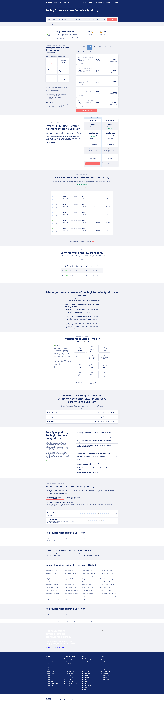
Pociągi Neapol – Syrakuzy (52, 587)
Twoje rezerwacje (100, 2)
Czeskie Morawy (105, 663)
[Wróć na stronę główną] (50, 2)
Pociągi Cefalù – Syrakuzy (88, 590)
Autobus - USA (67, 679)
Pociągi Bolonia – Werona (106, 538)
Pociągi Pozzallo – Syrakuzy (52, 593)
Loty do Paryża (86, 667)
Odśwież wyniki (81, 187)
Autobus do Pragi (68, 673)
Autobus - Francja (68, 677)
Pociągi (55, 2)
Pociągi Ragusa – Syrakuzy (106, 590)
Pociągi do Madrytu (51, 663)
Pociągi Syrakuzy (64, 621)
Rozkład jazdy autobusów (70, 663)
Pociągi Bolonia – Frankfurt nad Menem (73, 576)
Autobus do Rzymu (69, 667)
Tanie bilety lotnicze (87, 661)
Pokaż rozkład (51, 80)
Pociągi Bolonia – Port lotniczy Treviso (73, 581)
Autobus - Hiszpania (69, 659)
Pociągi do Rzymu (50, 665)
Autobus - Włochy (68, 681)
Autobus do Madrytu (69, 665)
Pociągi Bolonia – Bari (51, 581)
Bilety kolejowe (49, 659)
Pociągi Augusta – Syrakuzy (52, 599)
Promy (68, 2)
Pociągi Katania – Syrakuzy (88, 587)
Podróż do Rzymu (105, 673)
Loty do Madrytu (86, 663)
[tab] (82, 51)
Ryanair (84, 689)
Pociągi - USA (49, 679)
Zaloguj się (116, 2)
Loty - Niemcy (85, 675)
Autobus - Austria (68, 685)
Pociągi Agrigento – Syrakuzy (71, 593)
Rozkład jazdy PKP (50, 661)
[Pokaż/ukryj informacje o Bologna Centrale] (116, 513)
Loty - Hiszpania (86, 673)
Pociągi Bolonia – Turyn (69, 579)
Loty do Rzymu (86, 665)
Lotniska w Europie (87, 659)
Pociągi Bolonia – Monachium (71, 573)
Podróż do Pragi (105, 679)
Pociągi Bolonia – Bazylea (106, 576)
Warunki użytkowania (72, 699)
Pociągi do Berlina (50, 669)
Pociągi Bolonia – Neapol (88, 576)
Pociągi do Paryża (50, 667)
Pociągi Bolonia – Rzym (87, 570)
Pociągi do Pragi (50, 671)
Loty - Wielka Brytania (87, 685)
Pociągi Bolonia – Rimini (51, 538)
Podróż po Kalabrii (105, 669)
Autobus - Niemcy (68, 675)
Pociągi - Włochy (50, 681)
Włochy (56, 621)
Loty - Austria (85, 687)
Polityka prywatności (84, 699)
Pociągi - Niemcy (50, 675)
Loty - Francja (85, 677)
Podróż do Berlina (105, 677)
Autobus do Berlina (69, 671)
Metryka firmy (61, 699)
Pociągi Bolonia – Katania (52, 579)
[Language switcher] (91, 2)
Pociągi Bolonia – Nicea (87, 579)
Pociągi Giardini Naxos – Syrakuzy (108, 593)
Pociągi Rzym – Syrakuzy (88, 584)
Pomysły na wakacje (106, 665)
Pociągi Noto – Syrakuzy (88, 593)
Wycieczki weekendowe (106, 659)
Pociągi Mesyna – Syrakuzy (106, 587)
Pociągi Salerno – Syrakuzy (52, 590)
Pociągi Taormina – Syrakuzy (71, 590)
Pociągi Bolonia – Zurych (51, 576)
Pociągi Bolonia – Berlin (69, 570)
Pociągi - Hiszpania (50, 673)
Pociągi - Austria (50, 685)
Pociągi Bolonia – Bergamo (52, 584)
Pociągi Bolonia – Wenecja (106, 573)
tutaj (93, 241)
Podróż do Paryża (105, 675)
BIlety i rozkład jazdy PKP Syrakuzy (91, 555)
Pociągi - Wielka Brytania (52, 683)
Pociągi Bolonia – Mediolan (106, 570)
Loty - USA (84, 681)
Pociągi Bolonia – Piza (87, 581)
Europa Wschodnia (105, 667)
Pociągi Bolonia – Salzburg (106, 579)
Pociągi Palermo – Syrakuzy (70, 587)
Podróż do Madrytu (105, 671)
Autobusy (60, 2)
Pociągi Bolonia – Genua (69, 584)
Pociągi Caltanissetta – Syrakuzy (89, 599)
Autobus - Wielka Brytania (70, 683)
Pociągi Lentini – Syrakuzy (106, 599)
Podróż (102, 656)
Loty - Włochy (85, 683)
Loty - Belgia (85, 679)
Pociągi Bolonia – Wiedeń (70, 538)
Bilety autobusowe (68, 661)
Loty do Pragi (85, 671)
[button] (79, 19)
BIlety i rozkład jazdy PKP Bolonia (54, 555)
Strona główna (49, 621)
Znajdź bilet (51, 63)
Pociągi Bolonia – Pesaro (51, 541)
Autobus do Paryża (69, 669)
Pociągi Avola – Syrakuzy (70, 596)
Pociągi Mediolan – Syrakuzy (107, 584)
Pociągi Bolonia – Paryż (51, 570)
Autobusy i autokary (69, 656)
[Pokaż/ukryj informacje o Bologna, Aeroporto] (116, 521)
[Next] (115, 47)
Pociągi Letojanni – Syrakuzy (52, 596)
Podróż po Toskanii (105, 661)
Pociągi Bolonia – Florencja (88, 538)
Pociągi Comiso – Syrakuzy (70, 599)
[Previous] (62, 266)
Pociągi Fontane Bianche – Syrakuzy (90, 596)
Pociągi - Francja (50, 677)
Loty (65, 2)
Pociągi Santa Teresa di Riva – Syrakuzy (109, 596)
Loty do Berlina (86, 669)
